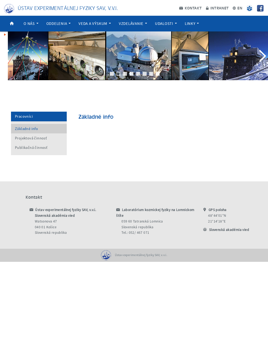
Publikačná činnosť (31, 147)
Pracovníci (24, 116)
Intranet (219, 8)
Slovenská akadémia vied (229, 229)
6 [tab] (145, 74)
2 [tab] (118, 74)
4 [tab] (131, 74)
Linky (191, 23)
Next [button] (261, 56)
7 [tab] (151, 74)
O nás (30, 23)
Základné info (26, 128)
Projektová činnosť (31, 138)
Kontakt (192, 8)
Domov (12, 23)
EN (239, 8)
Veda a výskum (93, 23)
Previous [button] (6, 56)
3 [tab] (125, 74)
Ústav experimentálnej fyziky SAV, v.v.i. (68, 7)
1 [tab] (112, 74)
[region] (134, 61)
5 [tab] (138, 74)
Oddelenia (57, 23)
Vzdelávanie (131, 23)
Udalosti (164, 23)
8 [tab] (158, 74)
